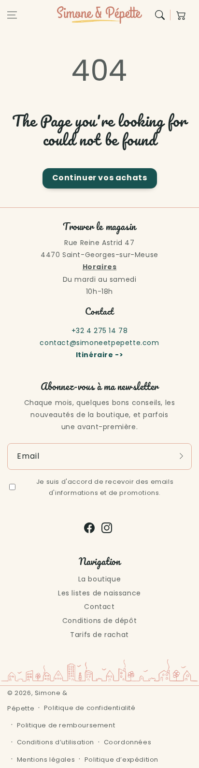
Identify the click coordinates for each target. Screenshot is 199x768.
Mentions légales (46, 759)
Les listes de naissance (99, 593)
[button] (12, 15)
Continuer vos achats (99, 177)
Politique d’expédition (121, 759)
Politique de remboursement (66, 725)
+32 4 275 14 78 (99, 330)
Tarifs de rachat (99, 634)
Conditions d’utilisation (55, 742)
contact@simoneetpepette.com (99, 343)
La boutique (99, 579)
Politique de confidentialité (90, 707)
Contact (99, 606)
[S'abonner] (181, 456)
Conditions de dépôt (99, 620)
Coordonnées (128, 742)
